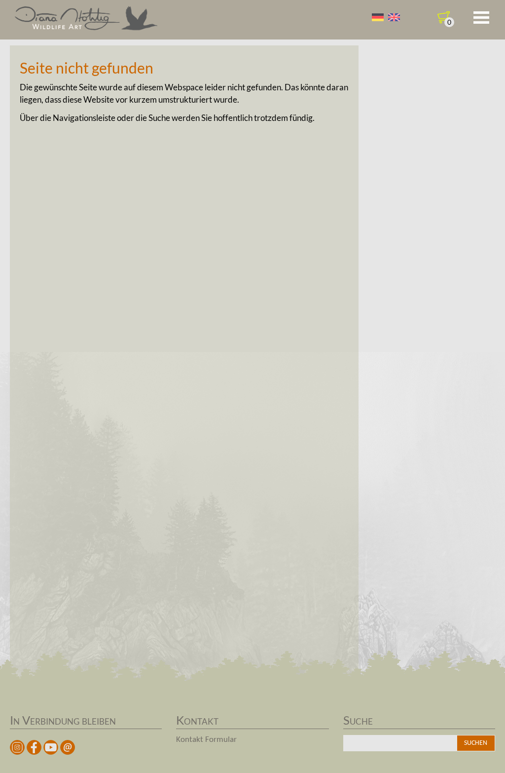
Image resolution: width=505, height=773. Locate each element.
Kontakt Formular (206, 739)
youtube (50, 747)
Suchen (475, 743)
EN (394, 17)
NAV (481, 18)
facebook (34, 747)
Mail (67, 747)
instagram (17, 747)
